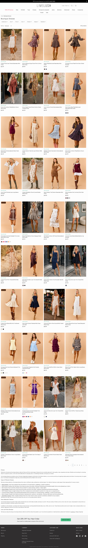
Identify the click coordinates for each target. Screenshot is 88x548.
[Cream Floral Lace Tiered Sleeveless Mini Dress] (11, 44)
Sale (47, 12)
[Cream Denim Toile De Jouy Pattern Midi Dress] (32, 132)
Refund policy (56, 546)
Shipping (3, 535)
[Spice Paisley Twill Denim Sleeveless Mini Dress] (54, 173)
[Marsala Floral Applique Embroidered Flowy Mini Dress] (75, 436)
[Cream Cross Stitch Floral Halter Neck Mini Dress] (54, 436)
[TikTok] (83, 536)
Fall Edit (23, 10)
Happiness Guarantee (26, 530)
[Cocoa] (23, 460)
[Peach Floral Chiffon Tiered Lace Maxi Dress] (75, 392)
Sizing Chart (24, 533)
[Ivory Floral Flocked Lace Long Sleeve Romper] (11, 173)
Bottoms (59, 10)
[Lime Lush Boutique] (44, 5)
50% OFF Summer (9, 10)
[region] (44, 1)
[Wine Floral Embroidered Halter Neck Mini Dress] (11, 132)
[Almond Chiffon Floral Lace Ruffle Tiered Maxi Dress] (54, 304)
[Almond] (68, 285)
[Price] (18, 21)
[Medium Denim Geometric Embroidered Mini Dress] (54, 132)
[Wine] (66, 198)
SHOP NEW (52, 1)
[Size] (12, 21)
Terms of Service (51, 546)
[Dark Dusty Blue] (46, 69)
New (17, 10)
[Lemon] (25, 373)
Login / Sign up (65, 5)
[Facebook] (77, 536)
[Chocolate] (1, 242)
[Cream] (1, 329)
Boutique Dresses (7, 16)
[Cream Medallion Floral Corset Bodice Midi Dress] (32, 173)
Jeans (53, 10)
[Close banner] (86, 1)
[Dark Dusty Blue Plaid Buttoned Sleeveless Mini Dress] (75, 88)
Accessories (80, 10)
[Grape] (5, 242)
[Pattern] (31, 21)
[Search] (72, 5)
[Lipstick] (3, 242)
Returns (2, 533)
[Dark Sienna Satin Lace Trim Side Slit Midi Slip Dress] (32, 261)
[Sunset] (8, 242)
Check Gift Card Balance (55, 538)
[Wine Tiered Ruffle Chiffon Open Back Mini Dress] (54, 348)
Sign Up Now (65, 520)
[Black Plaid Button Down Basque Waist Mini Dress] (32, 217)
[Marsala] (66, 460)
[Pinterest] (86, 536)
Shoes (73, 10)
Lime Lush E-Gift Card (54, 535)
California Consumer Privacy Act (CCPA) (27, 542)
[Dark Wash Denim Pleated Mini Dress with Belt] (32, 304)
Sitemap (77, 533)
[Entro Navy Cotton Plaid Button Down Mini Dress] (75, 132)
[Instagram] (80, 536)
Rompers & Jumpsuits (44, 10)
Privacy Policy (24, 538)
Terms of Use (24, 535)
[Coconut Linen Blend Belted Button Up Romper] (75, 217)
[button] (11, 59)
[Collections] (7, 21)
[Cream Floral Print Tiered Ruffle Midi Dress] (11, 261)
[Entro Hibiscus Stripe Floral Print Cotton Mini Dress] (32, 44)
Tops (28, 10)
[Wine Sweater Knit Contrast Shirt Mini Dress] (75, 173)
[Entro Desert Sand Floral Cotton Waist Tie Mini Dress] (32, 88)
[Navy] (7, 242)
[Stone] (69, 198)
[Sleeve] (38, 21)
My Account (3, 530)
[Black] (68, 198)
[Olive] (68, 460)
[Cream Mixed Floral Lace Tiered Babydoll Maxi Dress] (75, 304)
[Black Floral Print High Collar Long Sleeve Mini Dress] (75, 348)
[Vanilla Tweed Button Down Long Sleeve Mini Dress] (11, 436)
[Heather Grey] (7, 373)
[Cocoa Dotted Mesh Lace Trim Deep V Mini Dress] (32, 436)
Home (2, 16)
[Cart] (75, 5)
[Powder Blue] (23, 373)
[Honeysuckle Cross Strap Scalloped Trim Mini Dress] (11, 348)
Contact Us (52, 530)
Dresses (34, 10)
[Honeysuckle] (1, 373)
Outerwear (66, 10)
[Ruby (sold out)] (26, 373)
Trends (41, 12)
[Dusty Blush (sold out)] (5, 373)
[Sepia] (44, 69)
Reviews (51, 533)
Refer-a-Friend (79, 530)
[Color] (24, 21)
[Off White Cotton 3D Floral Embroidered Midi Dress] (54, 217)
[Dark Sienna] (23, 285)
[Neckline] (45, 21)
